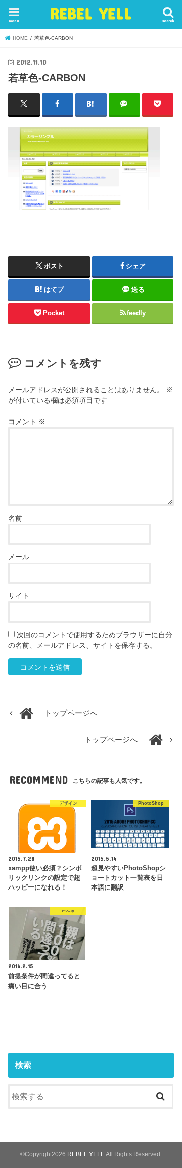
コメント (27, 421)
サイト (18, 596)
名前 (15, 518)
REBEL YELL (91, 13)
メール (18, 557)
